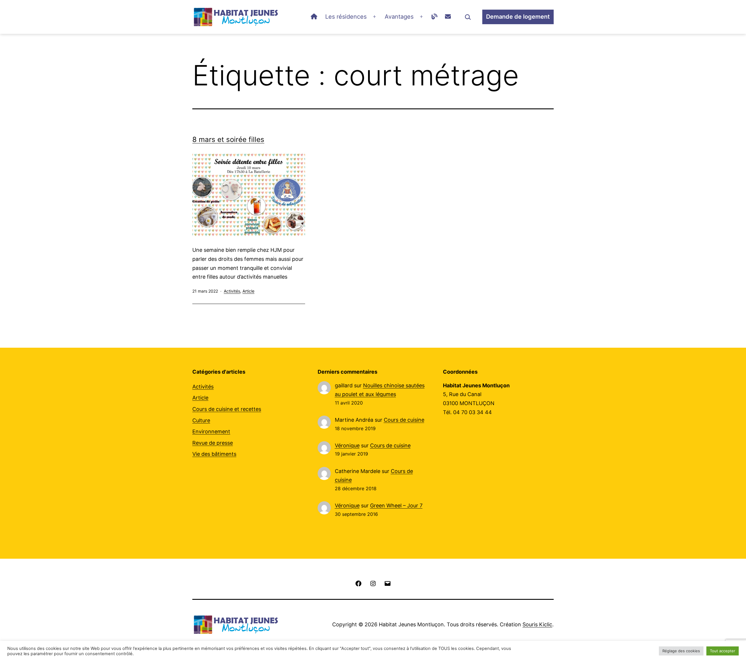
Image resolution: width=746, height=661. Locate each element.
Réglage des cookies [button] (681, 650)
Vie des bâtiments (214, 454)
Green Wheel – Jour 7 (396, 505)
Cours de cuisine (404, 420)
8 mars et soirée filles (228, 139)
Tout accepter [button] (722, 650)
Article (248, 291)
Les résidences (346, 16)
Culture (201, 420)
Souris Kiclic (537, 624)
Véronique (347, 445)
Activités (232, 291)
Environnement (211, 431)
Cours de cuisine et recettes (226, 409)
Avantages (399, 16)
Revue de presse (212, 443)
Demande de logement (518, 16)
